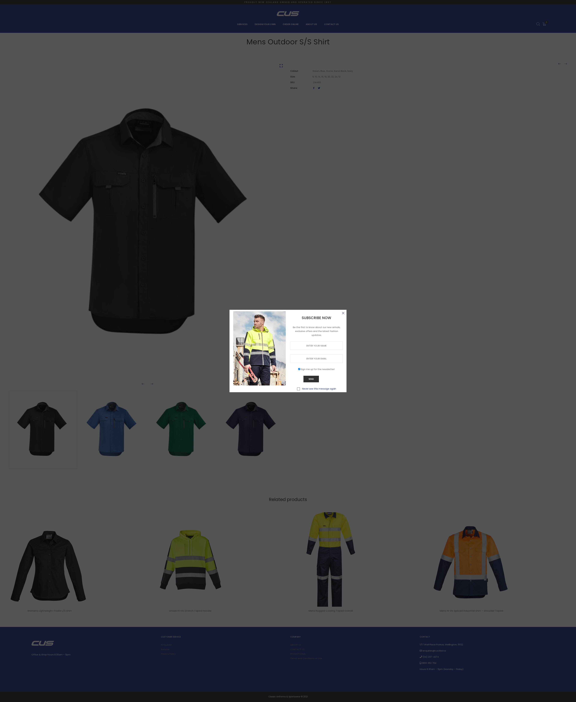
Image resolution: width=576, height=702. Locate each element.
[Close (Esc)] (343, 313)
